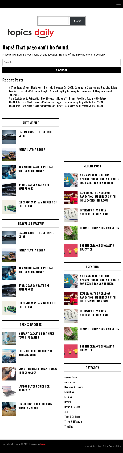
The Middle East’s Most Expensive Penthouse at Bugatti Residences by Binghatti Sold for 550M (56, 102)
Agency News (70, 377)
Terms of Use (115, 446)
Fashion (68, 397)
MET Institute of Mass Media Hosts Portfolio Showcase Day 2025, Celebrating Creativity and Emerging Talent (63, 87)
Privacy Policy (102, 446)
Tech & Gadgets (72, 417)
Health (67, 402)
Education (69, 392)
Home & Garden (72, 407)
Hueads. (43, 444)
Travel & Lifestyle (73, 422)
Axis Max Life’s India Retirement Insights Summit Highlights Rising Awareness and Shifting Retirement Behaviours (60, 93)
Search (77, 21)
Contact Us (90, 446)
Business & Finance (73, 387)
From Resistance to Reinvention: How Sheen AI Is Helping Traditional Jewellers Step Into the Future (57, 98)
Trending (68, 427)
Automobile (69, 382)
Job (66, 412)
